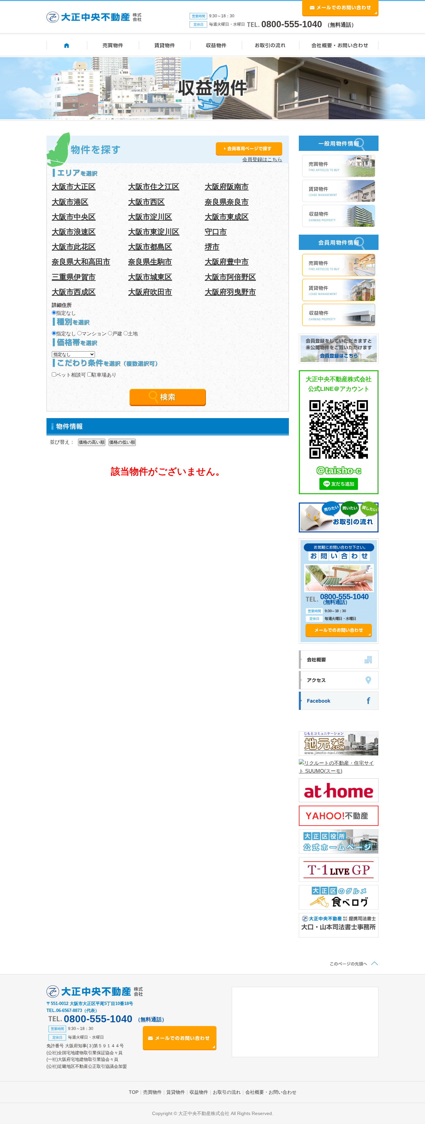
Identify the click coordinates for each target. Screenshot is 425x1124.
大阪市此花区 (74, 247)
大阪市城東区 (150, 277)
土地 (133, 333)
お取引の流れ (227, 1092)
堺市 (212, 247)
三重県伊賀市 (74, 277)
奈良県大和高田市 (81, 262)
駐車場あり (104, 375)
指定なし (66, 313)
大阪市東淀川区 (153, 232)
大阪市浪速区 (74, 232)
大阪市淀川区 (150, 217)
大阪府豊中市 (227, 262)
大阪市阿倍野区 (230, 277)
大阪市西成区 (74, 292)
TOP (133, 1092)
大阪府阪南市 (227, 186)
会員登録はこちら (262, 159)
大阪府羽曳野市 (230, 292)
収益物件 (199, 1092)
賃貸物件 (175, 1092)
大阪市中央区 (74, 217)
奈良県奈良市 (227, 202)
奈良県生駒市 (150, 262)
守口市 (216, 232)
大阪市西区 (146, 202)
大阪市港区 (70, 202)
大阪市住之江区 (153, 186)
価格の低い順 (122, 442)
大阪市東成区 (227, 217)
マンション (94, 333)
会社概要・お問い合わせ (271, 1092)
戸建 (117, 333)
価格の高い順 (92, 442)
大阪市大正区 (74, 186)
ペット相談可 (71, 375)
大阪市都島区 (150, 247)
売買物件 (152, 1092)
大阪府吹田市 (150, 292)
